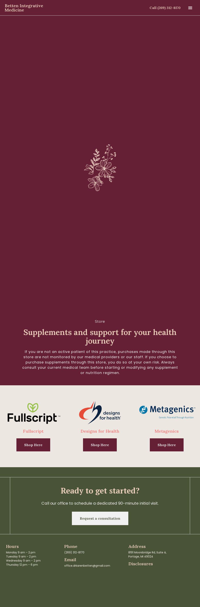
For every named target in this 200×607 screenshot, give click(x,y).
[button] (190, 7)
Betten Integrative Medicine (24, 8)
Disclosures (140, 563)
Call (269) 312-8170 (165, 7)
